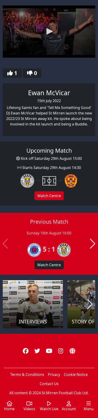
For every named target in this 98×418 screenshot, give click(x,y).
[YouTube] (49, 351)
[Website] (72, 351)
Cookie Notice (76, 374)
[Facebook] (25, 351)
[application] (49, 31)
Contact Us (49, 383)
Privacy (54, 374)
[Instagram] (60, 351)
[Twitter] (37, 351)
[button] (49, 31)
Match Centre (49, 195)
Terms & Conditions (27, 374)
